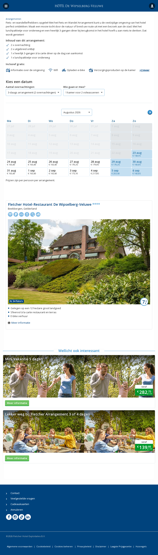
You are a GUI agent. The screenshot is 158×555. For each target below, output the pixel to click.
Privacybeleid (84, 546)
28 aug (95, 163)
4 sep (95, 172)
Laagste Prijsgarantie (121, 546)
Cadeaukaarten (20, 504)
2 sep (53, 172)
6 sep (137, 172)
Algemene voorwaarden (19, 546)
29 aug (116, 163)
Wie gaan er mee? (74, 87)
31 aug (11, 172)
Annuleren (17, 509)
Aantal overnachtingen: (20, 87)
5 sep (116, 172)
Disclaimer (100, 546)
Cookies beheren (64, 546)
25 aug (32, 163)
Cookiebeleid (43, 546)
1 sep (32, 172)
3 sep (74, 172)
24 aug (11, 163)
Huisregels (141, 546)
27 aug (74, 163)
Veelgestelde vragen (23, 498)
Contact (15, 493)
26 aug (53, 163)
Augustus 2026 (71, 112)
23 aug (137, 154)
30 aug (137, 163)
